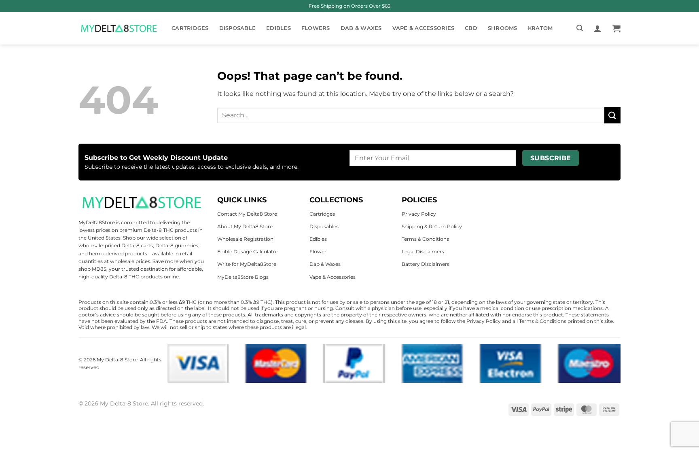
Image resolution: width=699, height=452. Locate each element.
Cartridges (190, 28)
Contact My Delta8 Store (247, 214)
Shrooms (502, 28)
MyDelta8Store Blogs (243, 277)
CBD (471, 28)
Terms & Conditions (425, 239)
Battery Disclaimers (425, 264)
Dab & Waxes (361, 28)
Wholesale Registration (245, 239)
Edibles (278, 28)
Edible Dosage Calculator (247, 251)
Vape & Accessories (423, 28)
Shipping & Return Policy (432, 226)
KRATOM (540, 28)
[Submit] (612, 115)
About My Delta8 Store (245, 226)
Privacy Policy (419, 214)
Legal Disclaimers (423, 251)
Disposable (237, 28)
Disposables (324, 226)
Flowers (315, 28)
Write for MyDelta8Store (246, 264)
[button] (579, 28)
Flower (317, 251)
